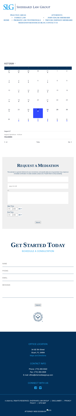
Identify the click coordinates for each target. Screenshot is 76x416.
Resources (34, 23)
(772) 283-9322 (41, 369)
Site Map (42, 403)
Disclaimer (57, 401)
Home (6, 20)
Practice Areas (18, 15)
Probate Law (20, 20)
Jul (6, 142)
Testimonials (34, 20)
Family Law (20, 18)
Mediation (23, 23)
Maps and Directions (38, 355)
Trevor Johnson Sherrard (58, 20)
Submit (38, 222)
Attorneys (56, 15)
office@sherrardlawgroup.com (41, 375)
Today (38, 142)
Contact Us (52, 23)
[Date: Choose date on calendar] (8, 190)
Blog (43, 23)
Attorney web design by (35, 411)
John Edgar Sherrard (59, 18)
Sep (69, 142)
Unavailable (8, 137)
